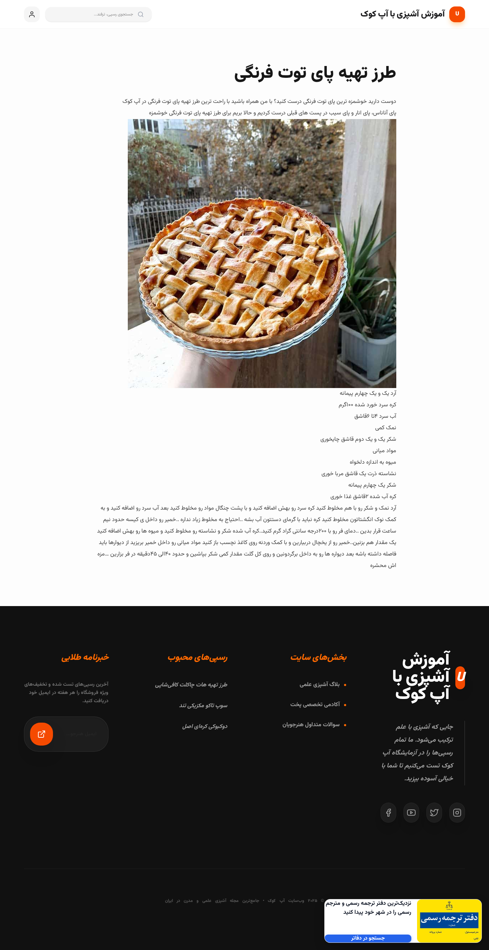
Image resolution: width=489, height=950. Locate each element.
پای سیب (339, 113)
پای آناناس (384, 113)
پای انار (362, 113)
